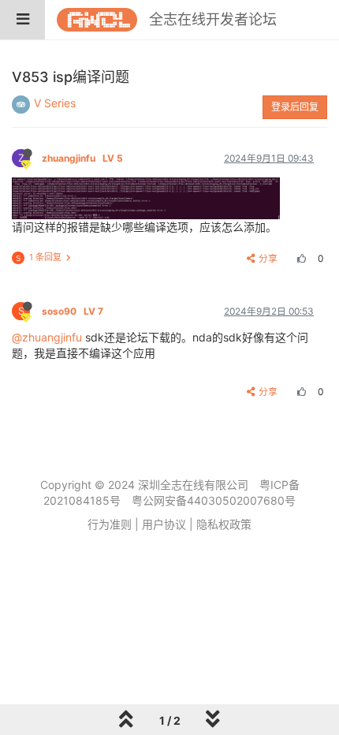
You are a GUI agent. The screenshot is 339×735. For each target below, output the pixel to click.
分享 (268, 258)
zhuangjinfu (82, 158)
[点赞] (299, 258)
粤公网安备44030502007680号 (214, 500)
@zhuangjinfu (47, 337)
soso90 (72, 311)
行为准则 (110, 524)
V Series (55, 103)
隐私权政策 (223, 524)
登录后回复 (295, 107)
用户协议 (164, 524)
